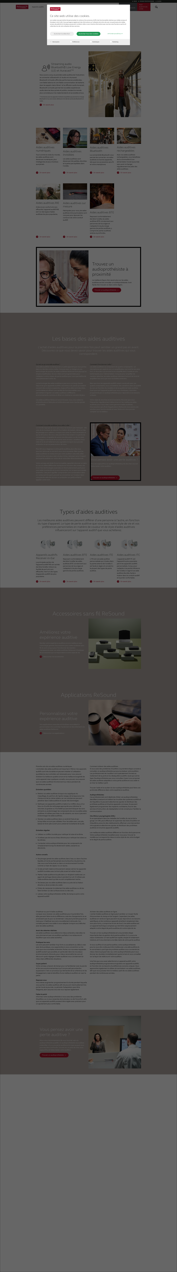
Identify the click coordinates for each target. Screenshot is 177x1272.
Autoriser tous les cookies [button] (88, 34)
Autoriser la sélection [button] (62, 34)
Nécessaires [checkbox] (55, 42)
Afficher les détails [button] (114, 33)
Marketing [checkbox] (115, 42)
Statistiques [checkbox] (95, 42)
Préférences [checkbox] (75, 42)
